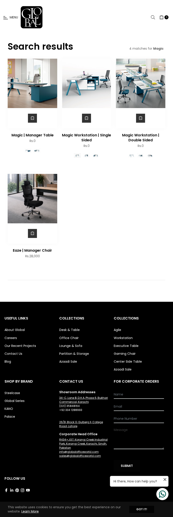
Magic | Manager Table (32, 135)
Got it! (141, 509)
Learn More (30, 511)
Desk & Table (69, 330)
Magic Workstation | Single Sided (86, 138)
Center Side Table (128, 361)
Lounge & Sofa (70, 346)
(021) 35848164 (69, 406)
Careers (11, 338)
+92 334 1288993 (70, 410)
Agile (117, 330)
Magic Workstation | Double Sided (140, 138)
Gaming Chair (125, 353)
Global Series (15, 401)
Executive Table (126, 346)
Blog (8, 361)
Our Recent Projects (20, 346)
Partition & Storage (74, 353)
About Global (15, 330)
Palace (10, 416)
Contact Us (13, 353)
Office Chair (69, 338)
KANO (9, 408)
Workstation (123, 338)
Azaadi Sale (68, 361)
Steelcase (12, 393)
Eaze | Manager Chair (32, 250)
